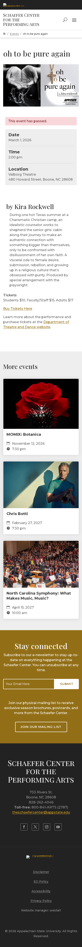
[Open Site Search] (65, 20)
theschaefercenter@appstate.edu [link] (41, 812)
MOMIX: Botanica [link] (24, 434)
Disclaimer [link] (41, 872)
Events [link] (14, 33)
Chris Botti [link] (17, 513)
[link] (13, 4)
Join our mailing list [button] (41, 727)
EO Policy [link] (41, 881)
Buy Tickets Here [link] (17, 309)
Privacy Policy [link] (41, 901)
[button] (74, 20)
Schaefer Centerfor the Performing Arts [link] (41, 771)
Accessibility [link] (41, 891)
